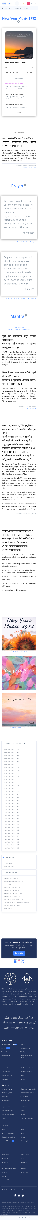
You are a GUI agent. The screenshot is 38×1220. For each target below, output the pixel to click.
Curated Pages (7, 1141)
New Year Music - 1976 (11, 782)
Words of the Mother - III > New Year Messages (21, 242)
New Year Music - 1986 (11, 812)
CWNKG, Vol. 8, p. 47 (29, 168)
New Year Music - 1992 (11, 830)
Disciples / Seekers (26, 1151)
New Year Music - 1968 (11, 758)
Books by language (7, 1133)
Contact (4, 1190)
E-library (4, 1126)
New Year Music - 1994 (11, 836)
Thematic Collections (8, 1137)
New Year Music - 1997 (11, 845)
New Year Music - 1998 (11, 848)
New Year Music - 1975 (11, 779)
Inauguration (24, 1172)
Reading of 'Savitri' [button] (10, 878)
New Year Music (24, 8)
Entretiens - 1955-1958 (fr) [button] (12, 899)
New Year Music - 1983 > (19, 728)
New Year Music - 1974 (11, 776)
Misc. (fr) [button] (7, 908)
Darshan (4, 1176)
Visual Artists (24, 1154)
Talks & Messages (7, 1110)
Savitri (22, 1044)
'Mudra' (22, 1114)
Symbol (22, 1075)
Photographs (24, 1141)
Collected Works (6, 1089)
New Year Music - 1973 (11, 773)
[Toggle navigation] (17, 3)
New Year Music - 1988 (11, 818)
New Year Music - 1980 (11, 794)
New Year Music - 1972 (11, 770)
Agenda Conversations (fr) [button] (12, 881)
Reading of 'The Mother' (12, 890)
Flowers (3, 1118)
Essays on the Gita (7, 1075)
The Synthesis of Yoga (27, 1052)
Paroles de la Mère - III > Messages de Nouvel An (21, 298)
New (24, 3)
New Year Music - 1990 (11, 824)
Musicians (23, 1162)
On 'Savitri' (7, 884)
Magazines (4, 1162)
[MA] (6, 3)
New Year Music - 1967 (11, 755)
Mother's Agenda (7, 1093)
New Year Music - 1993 (11, 833)
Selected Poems (6, 1068)
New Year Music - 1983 (11, 803)
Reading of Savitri (26, 1100)
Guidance (4, 1079)
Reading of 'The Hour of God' (13, 893)
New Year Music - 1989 (11, 821)
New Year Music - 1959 (11, 749)
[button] (19, 743)
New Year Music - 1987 (11, 815)
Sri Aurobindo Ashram (8, 1169)
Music (22, 1130)
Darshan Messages (7, 1114)
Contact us (4, 1158)
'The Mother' (5, 1071)
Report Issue (26, 1190)
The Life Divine (25, 1048)
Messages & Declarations (12, 887)
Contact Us (19, 953)
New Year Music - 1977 (11, 785)
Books (3, 1130)
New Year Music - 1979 (11, 791)
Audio (16, 8)
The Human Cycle (26, 1071)
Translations (5, 1052)
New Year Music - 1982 (11, 800)
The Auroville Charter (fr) (12, 905)
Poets (22, 1158)
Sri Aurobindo (6, 1041)
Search (3, 1151)
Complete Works (8, 1044)
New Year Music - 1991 (11, 827)
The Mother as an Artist (28, 1089)
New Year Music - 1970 (11, 764)
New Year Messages (27, 1118)
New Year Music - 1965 (11, 752)
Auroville (23, 1169)
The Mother (8, 8)
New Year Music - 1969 (11, 761)
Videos (22, 1137)
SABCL (5, 1048)
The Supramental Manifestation (26, 1057)
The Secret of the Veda (27, 1068)
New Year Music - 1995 (11, 839)
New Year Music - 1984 (11, 806)
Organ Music (8, 863)
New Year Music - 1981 (11, 797)
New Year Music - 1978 (11, 788)
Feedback (14, 1190)
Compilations (5, 1056)
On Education (24, 1096)
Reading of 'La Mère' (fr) (11, 896)
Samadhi (4, 1172)
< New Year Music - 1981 (19, 652)
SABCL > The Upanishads (28, 408)
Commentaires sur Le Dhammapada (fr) (17, 902)
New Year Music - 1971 (11, 767)
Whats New (5, 1154)
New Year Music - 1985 (11, 809)
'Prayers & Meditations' (27, 1093)
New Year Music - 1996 (11, 842)
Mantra (22, 1079)
